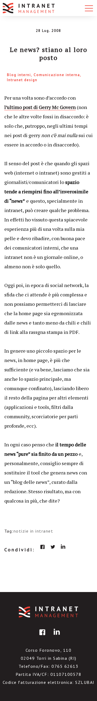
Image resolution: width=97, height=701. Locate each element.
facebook (42, 546)
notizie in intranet (33, 531)
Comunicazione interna (57, 75)
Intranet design (22, 80)
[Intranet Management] (29, 8)
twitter (52, 546)
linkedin (63, 546)
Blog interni (19, 75)
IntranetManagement (48, 612)
